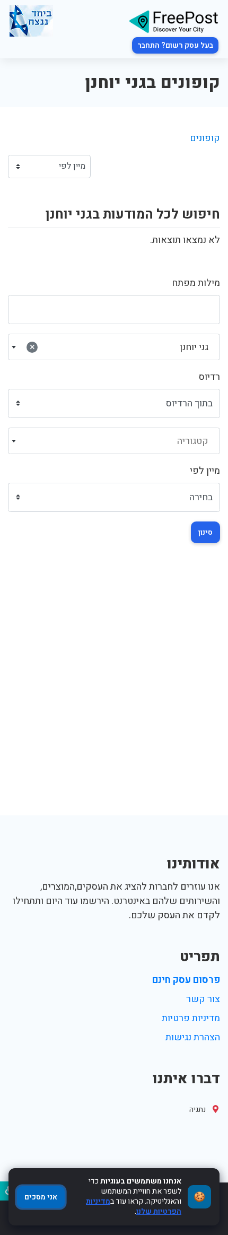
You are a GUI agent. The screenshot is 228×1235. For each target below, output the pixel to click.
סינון (205, 532)
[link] (173, 21)
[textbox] (114, 441)
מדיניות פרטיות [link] (191, 1018)
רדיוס (209, 377)
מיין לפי (205, 471)
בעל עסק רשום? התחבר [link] (175, 45)
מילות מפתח (196, 283)
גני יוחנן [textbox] (119, 347)
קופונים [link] (205, 138)
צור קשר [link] (203, 999)
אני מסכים (40, 1197)
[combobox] (114, 347)
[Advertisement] (114, 696)
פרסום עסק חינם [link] (186, 980)
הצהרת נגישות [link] (192, 1037)
